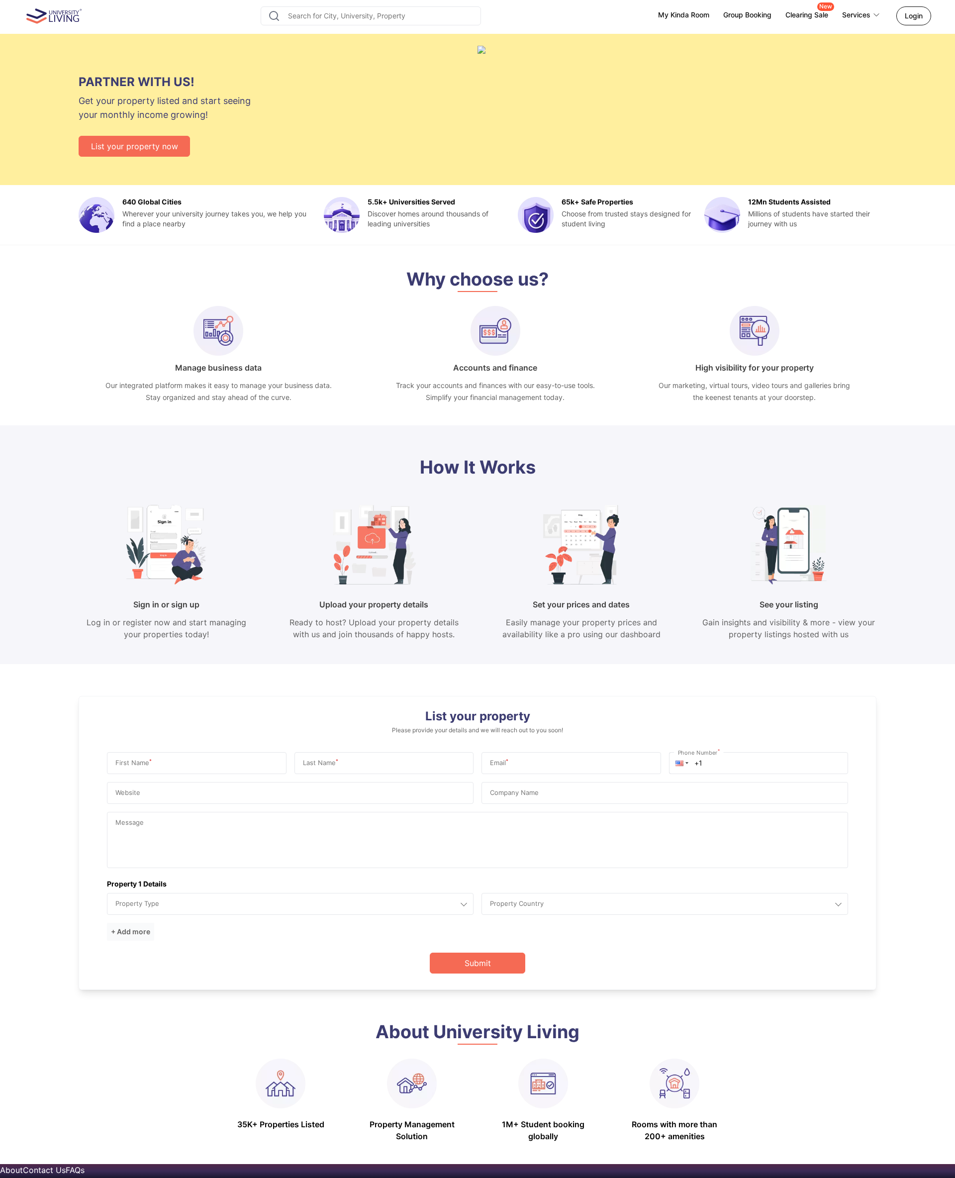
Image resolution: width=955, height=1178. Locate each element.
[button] (681, 763)
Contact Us (44, 1170)
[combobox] (370, 16)
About (11, 1170)
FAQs (75, 1170)
